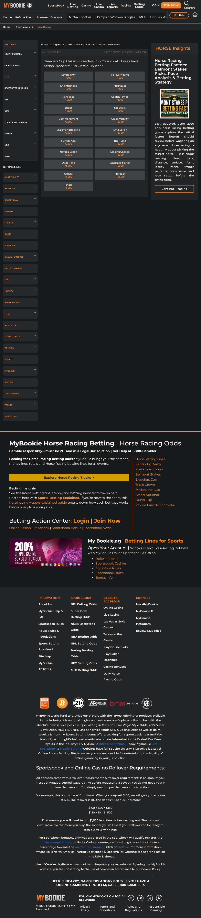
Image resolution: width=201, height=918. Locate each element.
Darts (8, 234)
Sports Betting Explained (58, 498)
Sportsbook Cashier (111, 563)
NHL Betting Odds (84, 643)
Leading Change (120, 153)
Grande (68, 175)
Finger (68, 186)
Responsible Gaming (156, 908)
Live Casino (99, 5)
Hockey (9, 291)
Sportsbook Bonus (66, 528)
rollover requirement (56, 842)
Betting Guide (139, 5)
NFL (6, 99)
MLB (142, 17)
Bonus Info (104, 577)
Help (182, 15)
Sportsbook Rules (109, 573)
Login (155, 5)
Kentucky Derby (148, 464)
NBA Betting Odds (84, 636)
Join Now (171, 5)
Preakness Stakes (149, 469)
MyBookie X (144, 611)
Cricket (9, 223)
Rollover (124, 847)
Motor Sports (13, 337)
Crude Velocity (120, 120)
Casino (86, 5)
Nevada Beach (68, 153)
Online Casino (20, 528)
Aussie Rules (12, 177)
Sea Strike (120, 109)
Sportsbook (56, 5)
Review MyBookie (148, 631)
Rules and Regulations (133, 908)
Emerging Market (120, 164)
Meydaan (120, 175)
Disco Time (68, 164)
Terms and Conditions (107, 908)
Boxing (9, 134)
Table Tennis (12, 394)
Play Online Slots (115, 647)
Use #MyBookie (147, 604)
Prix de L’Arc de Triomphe (155, 505)
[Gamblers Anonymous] (97, 701)
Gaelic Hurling (13, 268)
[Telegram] (140, 898)
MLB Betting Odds (84, 670)
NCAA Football (80, 17)
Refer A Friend (24, 17)
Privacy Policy (85, 908)
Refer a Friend (107, 559)
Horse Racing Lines (150, 459)
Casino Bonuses (114, 666)
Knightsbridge (68, 87)
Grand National (147, 495)
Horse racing (12, 302)
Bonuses (42, 17)
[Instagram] (131, 898)
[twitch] (159, 898)
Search (189, 8)
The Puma (120, 142)
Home (6, 27)
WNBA (8, 156)
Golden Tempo (120, 98)
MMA (7, 314)
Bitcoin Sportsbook (112, 744)
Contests (56, 17)
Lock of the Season (16, 122)
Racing (126, 5)
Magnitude (120, 87)
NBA (7, 145)
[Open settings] (194, 14)
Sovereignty (68, 76)
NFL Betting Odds (84, 604)
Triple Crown (145, 485)
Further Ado (68, 142)
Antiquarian (120, 131)
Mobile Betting (70, 748)
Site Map (44, 656)
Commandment (68, 120)
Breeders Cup (146, 479)
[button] (69, 477)
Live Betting (72, 5)
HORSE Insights (172, 48)
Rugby (8, 359)
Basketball (11, 200)
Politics (9, 348)
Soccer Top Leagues (16, 88)
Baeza (68, 109)
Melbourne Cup (147, 490)
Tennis (8, 405)
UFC (7, 111)
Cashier (8, 17)
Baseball (10, 188)
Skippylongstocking (68, 131)
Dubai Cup (143, 500)
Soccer (9, 382)
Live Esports (112, 5)
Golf (7, 280)
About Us (45, 604)
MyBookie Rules (108, 568)
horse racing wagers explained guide (38, 502)
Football (10, 245)
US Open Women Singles (115, 17)
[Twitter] (149, 898)
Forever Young (120, 76)
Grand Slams (12, 65)
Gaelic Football (14, 257)
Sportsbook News (97, 528)
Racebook (41, 528)
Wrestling (11, 416)
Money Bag (11, 325)
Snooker (10, 371)
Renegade (68, 98)
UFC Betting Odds (84, 663)
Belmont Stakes (148, 474)
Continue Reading (174, 189)
